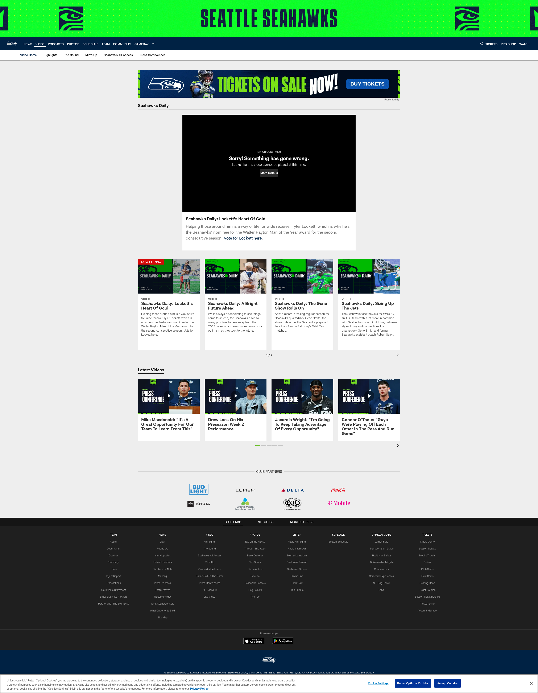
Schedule (338, 534)
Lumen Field (381, 541)
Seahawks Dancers (255, 582)
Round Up (162, 548)
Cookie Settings (378, 683)
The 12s (255, 596)
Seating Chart (427, 582)
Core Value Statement (113, 589)
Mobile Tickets (427, 555)
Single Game (427, 541)
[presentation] (398, 355)
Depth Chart (113, 548)
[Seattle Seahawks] (269, 660)
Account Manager (427, 610)
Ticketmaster (427, 603)
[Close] (531, 683)
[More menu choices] (153, 43)
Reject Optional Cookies (413, 683)
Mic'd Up (209, 562)
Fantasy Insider (162, 596)
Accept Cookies (447, 683)
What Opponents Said (162, 610)
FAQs (381, 589)
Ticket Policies (427, 589)
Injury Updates (162, 555)
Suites (427, 562)
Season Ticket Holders (427, 596)
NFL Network (210, 589)
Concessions (381, 569)
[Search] (482, 43)
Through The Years (255, 548)
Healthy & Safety (381, 555)
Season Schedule (338, 541)
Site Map (162, 617)
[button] (269, 173)
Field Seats (427, 575)
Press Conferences (209, 582)
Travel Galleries (255, 555)
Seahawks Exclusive (209, 569)
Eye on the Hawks (255, 541)
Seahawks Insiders (297, 555)
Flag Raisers (255, 589)
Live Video (209, 596)
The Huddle (297, 589)
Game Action (255, 569)
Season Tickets (427, 548)
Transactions (114, 582)
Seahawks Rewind (297, 562)
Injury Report (113, 575)
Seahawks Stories (297, 569)
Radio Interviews (297, 548)
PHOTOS (255, 534)
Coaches (114, 555)
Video (209, 534)
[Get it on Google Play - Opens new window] (283, 643)
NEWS (162, 534)
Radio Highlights (297, 541)
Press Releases (162, 582)
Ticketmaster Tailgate (381, 562)
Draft (162, 541)
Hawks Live (297, 575)
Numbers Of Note (162, 569)
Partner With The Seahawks (113, 603)
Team (113, 534)
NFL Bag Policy (381, 582)
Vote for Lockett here (243, 237)
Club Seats (427, 569)
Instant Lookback (162, 562)
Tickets (427, 534)
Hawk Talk (297, 582)
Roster (113, 541)
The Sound (209, 548)
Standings (113, 562)
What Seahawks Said (162, 603)
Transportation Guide (381, 548)
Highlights (209, 541)
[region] (269, 683)
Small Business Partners (113, 596)
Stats (114, 569)
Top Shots (255, 562)
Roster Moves (162, 589)
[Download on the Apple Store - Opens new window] (254, 641)
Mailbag (162, 575)
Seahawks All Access (210, 555)
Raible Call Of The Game (209, 575)
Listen (297, 534)
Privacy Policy (199, 688)
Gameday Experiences (381, 575)
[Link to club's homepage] (12, 43)
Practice (255, 575)
